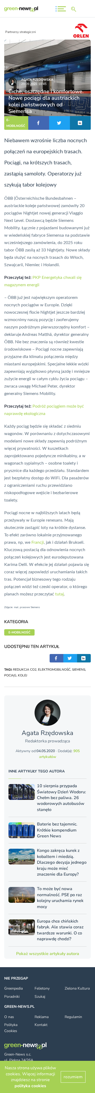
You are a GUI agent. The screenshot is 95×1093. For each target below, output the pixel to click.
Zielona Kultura (77, 988)
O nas (9, 1016)
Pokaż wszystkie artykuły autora (47, 954)
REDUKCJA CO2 (24, 669)
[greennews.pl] (21, 9)
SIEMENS (78, 669)
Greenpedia (13, 988)
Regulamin (73, 1016)
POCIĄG (10, 675)
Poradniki (12, 996)
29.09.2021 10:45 (33, 84)
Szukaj (40, 996)
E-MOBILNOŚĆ (15, 123)
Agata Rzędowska (37, 80)
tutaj (59, 594)
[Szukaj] (74, 9)
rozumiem (73, 1077)
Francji (37, 542)
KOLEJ (22, 675)
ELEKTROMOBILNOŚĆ (54, 669)
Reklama (42, 1016)
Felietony (42, 988)
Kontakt (41, 1024)
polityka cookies (30, 1086)
